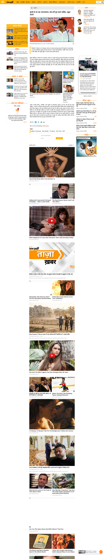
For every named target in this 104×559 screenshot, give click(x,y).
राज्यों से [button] (39, 2)
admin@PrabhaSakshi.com (36, 43)
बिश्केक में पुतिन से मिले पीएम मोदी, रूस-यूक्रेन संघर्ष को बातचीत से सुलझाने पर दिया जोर (85, 104)
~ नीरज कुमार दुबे (87, 33)
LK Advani (52, 131)
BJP (64, 131)
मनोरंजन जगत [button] (70, 2)
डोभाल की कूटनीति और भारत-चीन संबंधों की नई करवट (89, 21)
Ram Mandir (45, 131)
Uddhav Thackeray (36, 131)
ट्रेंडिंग (17, 49)
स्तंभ (86, 8)
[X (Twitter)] (72, 26)
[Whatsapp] (41, 123)
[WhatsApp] (72, 29)
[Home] (31, 7)
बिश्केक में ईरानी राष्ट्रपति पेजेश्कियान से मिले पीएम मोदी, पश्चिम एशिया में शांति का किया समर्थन (86, 127)
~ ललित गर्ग (86, 24)
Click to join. (46, 126)
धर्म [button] (83, 2)
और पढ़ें (25, 122)
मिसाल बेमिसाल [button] (53, 2)
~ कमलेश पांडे (87, 17)
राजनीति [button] (78, 2)
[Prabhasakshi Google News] (73, 44)
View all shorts (88, 96)
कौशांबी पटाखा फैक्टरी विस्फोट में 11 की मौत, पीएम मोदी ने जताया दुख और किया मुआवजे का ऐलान (86, 112)
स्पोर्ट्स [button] (33, 2)
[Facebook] (72, 23)
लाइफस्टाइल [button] (62, 2)
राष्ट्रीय (17, 2)
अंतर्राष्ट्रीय (22, 2)
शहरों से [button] (45, 2)
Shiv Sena (58, 131)
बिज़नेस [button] (28, 2)
